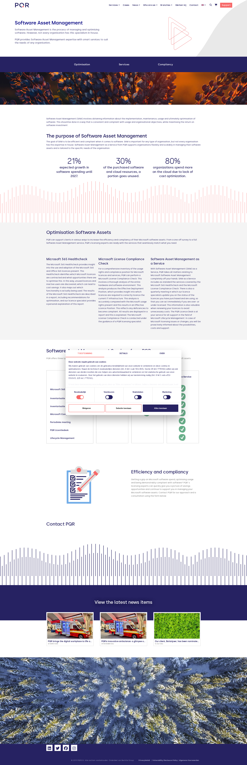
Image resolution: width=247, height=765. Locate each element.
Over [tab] (162, 353)
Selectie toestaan (123, 408)
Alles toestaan (160, 408)
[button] (210, 5)
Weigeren (86, 408)
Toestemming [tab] (85, 353)
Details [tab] (124, 353)
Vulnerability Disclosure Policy (165, 760)
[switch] (109, 397)
